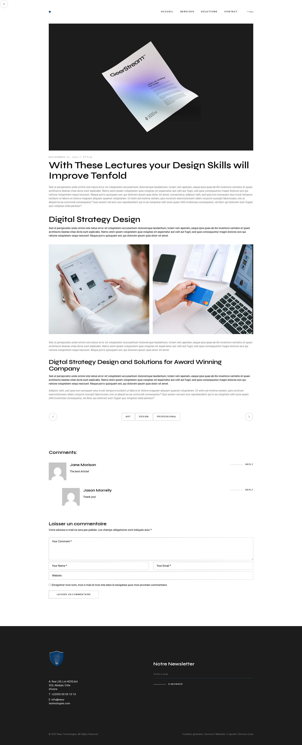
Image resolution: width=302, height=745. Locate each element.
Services (209, 734)
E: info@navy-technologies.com (59, 701)
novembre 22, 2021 (64, 157)
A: (50, 682)
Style (87, 157)
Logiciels (231, 734)
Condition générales (192, 734)
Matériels (220, 734)
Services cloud (245, 734)
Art (128, 417)
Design (144, 417)
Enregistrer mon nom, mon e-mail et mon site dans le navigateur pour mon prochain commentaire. (109, 585)
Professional (166, 417)
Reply (249, 464)
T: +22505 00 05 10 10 (62, 694)
